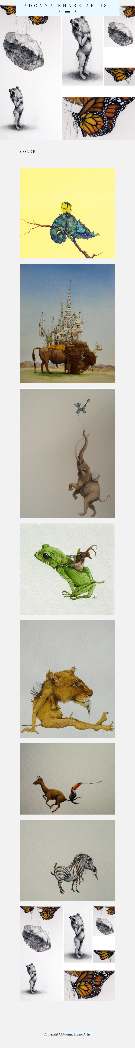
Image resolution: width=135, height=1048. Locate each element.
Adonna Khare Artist (68, 5)
